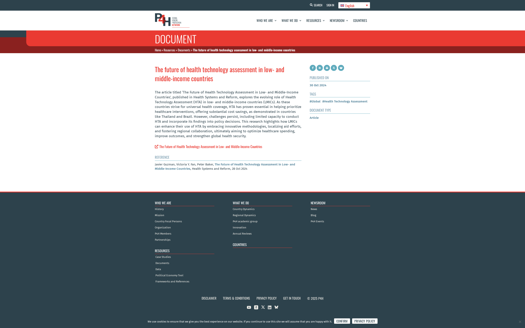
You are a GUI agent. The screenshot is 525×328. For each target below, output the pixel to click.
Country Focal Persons (168, 221)
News (314, 209)
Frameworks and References (172, 281)
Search (318, 5)
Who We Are (265, 20)
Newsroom (337, 20)
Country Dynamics (244, 209)
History (159, 209)
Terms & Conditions (236, 298)
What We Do (290, 20)
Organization (163, 227)
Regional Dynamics (244, 215)
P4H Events (317, 221)
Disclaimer (209, 298)
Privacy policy (364, 321)
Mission (159, 215)
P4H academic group (245, 221)
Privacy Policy (267, 298)
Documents (184, 50)
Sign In (330, 5)
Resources (313, 20)
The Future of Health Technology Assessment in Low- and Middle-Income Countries (210, 146)
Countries (360, 20)
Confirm (342, 321)
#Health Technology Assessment (345, 101)
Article (314, 118)
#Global (315, 101)
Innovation (239, 227)
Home (158, 50)
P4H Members (163, 233)
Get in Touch (292, 298)
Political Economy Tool (169, 275)
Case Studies (163, 257)
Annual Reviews (242, 233)
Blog (313, 215)
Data (158, 269)
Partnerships (162, 239)
